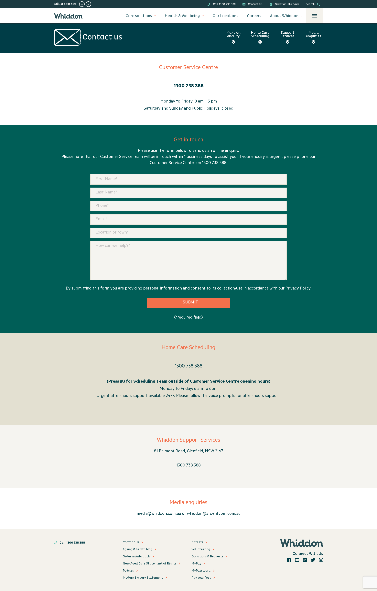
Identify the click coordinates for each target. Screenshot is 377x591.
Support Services (288, 34)
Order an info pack (286, 4)
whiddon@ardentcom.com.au (214, 514)
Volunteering (200, 549)
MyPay (196, 563)
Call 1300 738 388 (224, 4)
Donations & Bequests (207, 556)
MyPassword (200, 571)
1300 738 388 (188, 366)
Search (310, 4)
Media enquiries (313, 34)
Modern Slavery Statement (143, 578)
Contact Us (255, 4)
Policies (128, 571)
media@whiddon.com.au (159, 514)
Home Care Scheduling (260, 34)
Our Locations (225, 16)
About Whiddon (284, 16)
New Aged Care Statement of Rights (149, 563)
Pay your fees (201, 578)
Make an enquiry (233, 34)
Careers (254, 16)
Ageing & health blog (137, 549)
